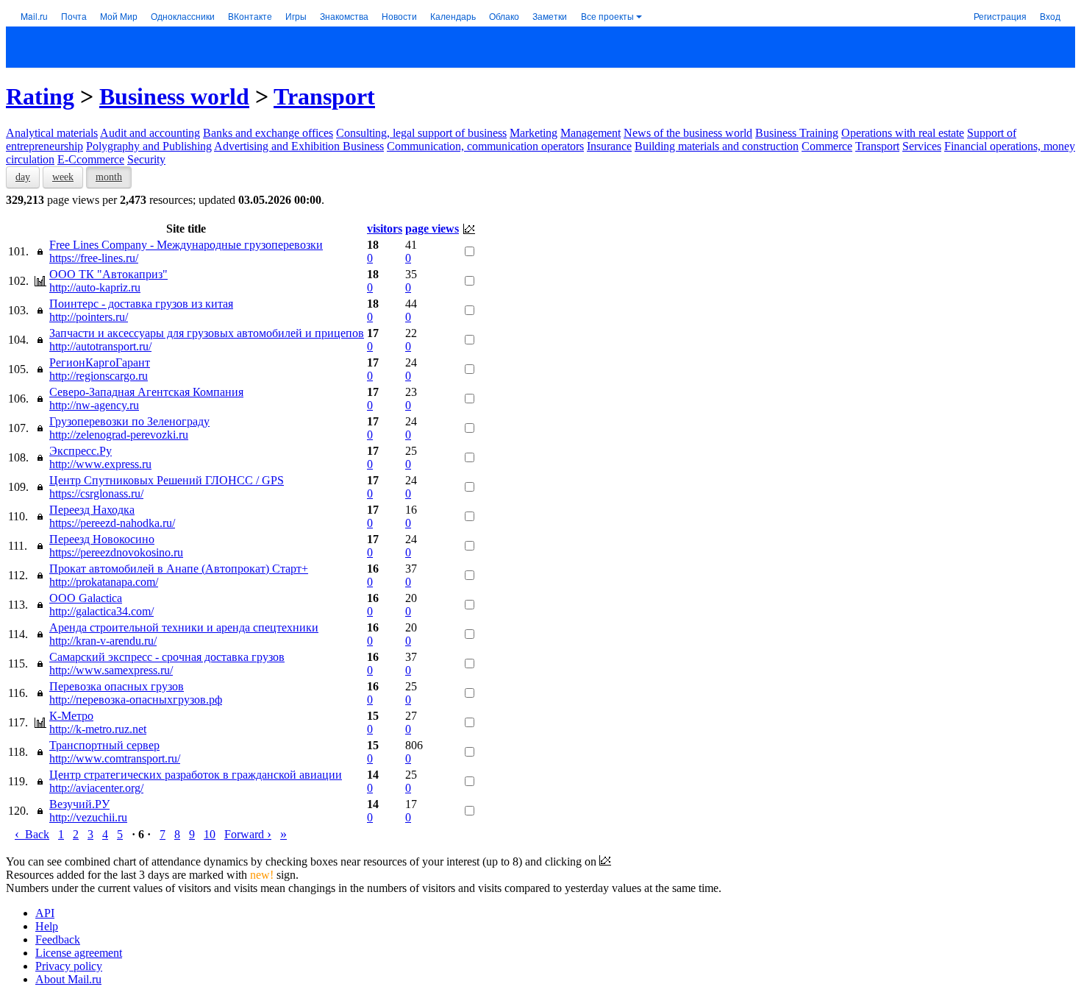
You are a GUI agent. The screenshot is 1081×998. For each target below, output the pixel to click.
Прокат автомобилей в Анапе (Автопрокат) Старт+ (178, 568)
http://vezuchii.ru (88, 817)
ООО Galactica (85, 598)
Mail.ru (34, 16)
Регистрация (1000, 16)
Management (590, 133)
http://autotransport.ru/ (100, 346)
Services (921, 146)
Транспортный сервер (104, 745)
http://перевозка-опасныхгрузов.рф (135, 699)
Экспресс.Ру (80, 451)
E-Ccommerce (90, 159)
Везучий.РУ (79, 804)
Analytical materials (52, 133)
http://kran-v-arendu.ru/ (103, 640)
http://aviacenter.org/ (96, 788)
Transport (324, 96)
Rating (40, 96)
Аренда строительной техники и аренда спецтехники (183, 627)
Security (146, 159)
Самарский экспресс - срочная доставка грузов (167, 657)
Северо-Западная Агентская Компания (146, 392)
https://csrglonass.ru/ (96, 493)
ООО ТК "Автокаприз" (108, 274)
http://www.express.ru (100, 464)
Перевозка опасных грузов (116, 686)
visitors (384, 228)
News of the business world (688, 133)
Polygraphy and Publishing (149, 146)
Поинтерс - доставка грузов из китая (141, 303)
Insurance (609, 146)
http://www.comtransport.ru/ (114, 758)
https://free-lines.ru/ (93, 258)
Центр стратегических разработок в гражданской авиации (195, 774)
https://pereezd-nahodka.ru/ (112, 523)
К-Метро (71, 715)
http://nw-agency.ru (94, 405)
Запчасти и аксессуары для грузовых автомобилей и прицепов (206, 333)
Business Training (796, 133)
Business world (174, 96)
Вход (1050, 16)
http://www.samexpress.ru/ (111, 670)
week (63, 177)
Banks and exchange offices (268, 133)
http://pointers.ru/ (88, 317)
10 (209, 834)
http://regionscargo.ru (98, 375)
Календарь (453, 16)
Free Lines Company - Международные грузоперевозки (186, 244)
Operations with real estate (902, 133)
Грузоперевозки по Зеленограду (129, 421)
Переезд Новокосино (101, 539)
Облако (504, 16)
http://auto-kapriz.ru (94, 287)
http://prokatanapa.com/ (103, 582)
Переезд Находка (92, 509)
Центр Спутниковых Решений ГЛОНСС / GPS (166, 480)
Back (32, 834)
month (109, 177)
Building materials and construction (717, 146)
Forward (247, 834)
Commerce (827, 146)
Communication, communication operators (485, 146)
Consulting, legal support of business (421, 133)
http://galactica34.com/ (101, 611)
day (22, 177)
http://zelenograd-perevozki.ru (118, 434)
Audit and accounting (150, 133)
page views (432, 228)
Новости (399, 16)
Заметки (549, 16)
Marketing (533, 133)
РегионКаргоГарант (99, 362)
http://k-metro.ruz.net (97, 729)
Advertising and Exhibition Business (299, 146)
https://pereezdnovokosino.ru (116, 552)
